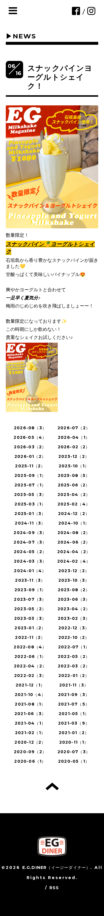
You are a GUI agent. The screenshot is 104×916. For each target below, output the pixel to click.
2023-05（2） (30, 608)
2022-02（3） (30, 675)
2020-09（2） (30, 751)
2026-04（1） (74, 437)
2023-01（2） (30, 627)
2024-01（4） (30, 570)
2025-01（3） (30, 513)
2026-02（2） (74, 446)
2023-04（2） (73, 608)
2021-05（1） (74, 713)
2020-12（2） (30, 742)
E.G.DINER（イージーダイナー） (56, 867)
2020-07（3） (73, 751)
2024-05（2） (30, 551)
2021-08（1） (30, 704)
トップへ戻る (52, 786)
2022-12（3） (73, 627)
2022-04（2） (30, 666)
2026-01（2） (30, 456)
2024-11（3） (30, 523)
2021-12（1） (30, 685)
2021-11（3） (73, 685)
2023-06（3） (74, 599)
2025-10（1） (74, 466)
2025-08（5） (74, 475)
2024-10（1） (73, 523)
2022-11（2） (30, 637)
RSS (54, 887)
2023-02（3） (74, 618)
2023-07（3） (30, 599)
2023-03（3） (30, 618)
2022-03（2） (74, 666)
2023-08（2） (74, 589)
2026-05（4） (30, 437)
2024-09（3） (30, 532)
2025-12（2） (73, 456)
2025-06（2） (74, 485)
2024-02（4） (73, 561)
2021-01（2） (74, 732)
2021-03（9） (74, 723)
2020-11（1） (74, 742)
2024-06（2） (73, 542)
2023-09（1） (30, 589)
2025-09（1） (30, 475)
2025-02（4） (73, 504)
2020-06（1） (30, 761)
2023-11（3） (30, 580)
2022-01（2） (74, 675)
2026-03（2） (30, 446)
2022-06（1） (30, 656)
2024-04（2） (73, 551)
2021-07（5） (74, 704)
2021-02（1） (30, 732)
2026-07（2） (73, 427)
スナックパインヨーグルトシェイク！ (60, 77)
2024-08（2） (73, 532)
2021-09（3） (74, 694)
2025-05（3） (30, 494)
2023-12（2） (73, 570)
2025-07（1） (30, 485)
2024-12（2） (74, 513)
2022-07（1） (74, 647)
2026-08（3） (30, 427)
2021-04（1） (30, 723)
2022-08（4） (30, 647)
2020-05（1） (74, 761)
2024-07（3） (30, 542)
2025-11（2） (30, 466)
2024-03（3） (30, 561)
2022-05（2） (74, 656)
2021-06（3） (30, 713)
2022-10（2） (74, 637)
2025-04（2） (73, 494)
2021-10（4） (30, 694)
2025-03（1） (30, 504)
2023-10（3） (74, 580)
